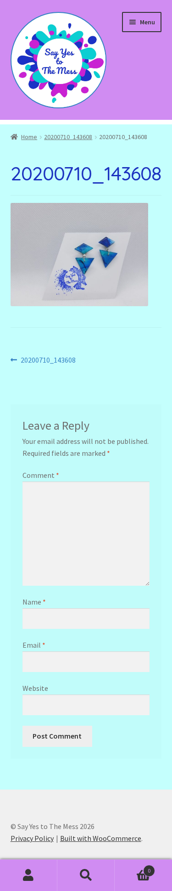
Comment (40, 475)
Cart (132, 867)
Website (35, 688)
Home (29, 137)
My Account (28, 875)
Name (34, 601)
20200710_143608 (68, 137)
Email (33, 645)
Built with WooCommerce (100, 838)
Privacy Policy (32, 838)
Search (86, 875)
